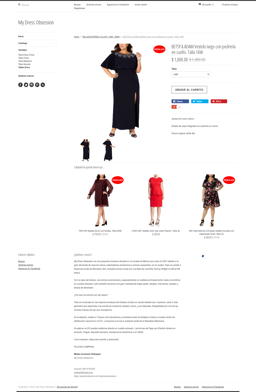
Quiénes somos (93, 4)
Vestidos (37, 49)
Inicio (21, 36)
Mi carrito (208, 4)
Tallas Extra (24, 67)
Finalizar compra (230, 4)
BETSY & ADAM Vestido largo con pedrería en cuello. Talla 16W (153, 36)
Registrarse (79, 8)
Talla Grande (24, 64)
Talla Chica (23, 57)
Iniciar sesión (141, 4)
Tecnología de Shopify (67, 386)
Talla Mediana (25, 60)
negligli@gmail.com (83, 372)
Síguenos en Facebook (118, 4)
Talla (174, 68)
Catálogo (37, 43)
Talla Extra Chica (26, 54)
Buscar (77, 4)
